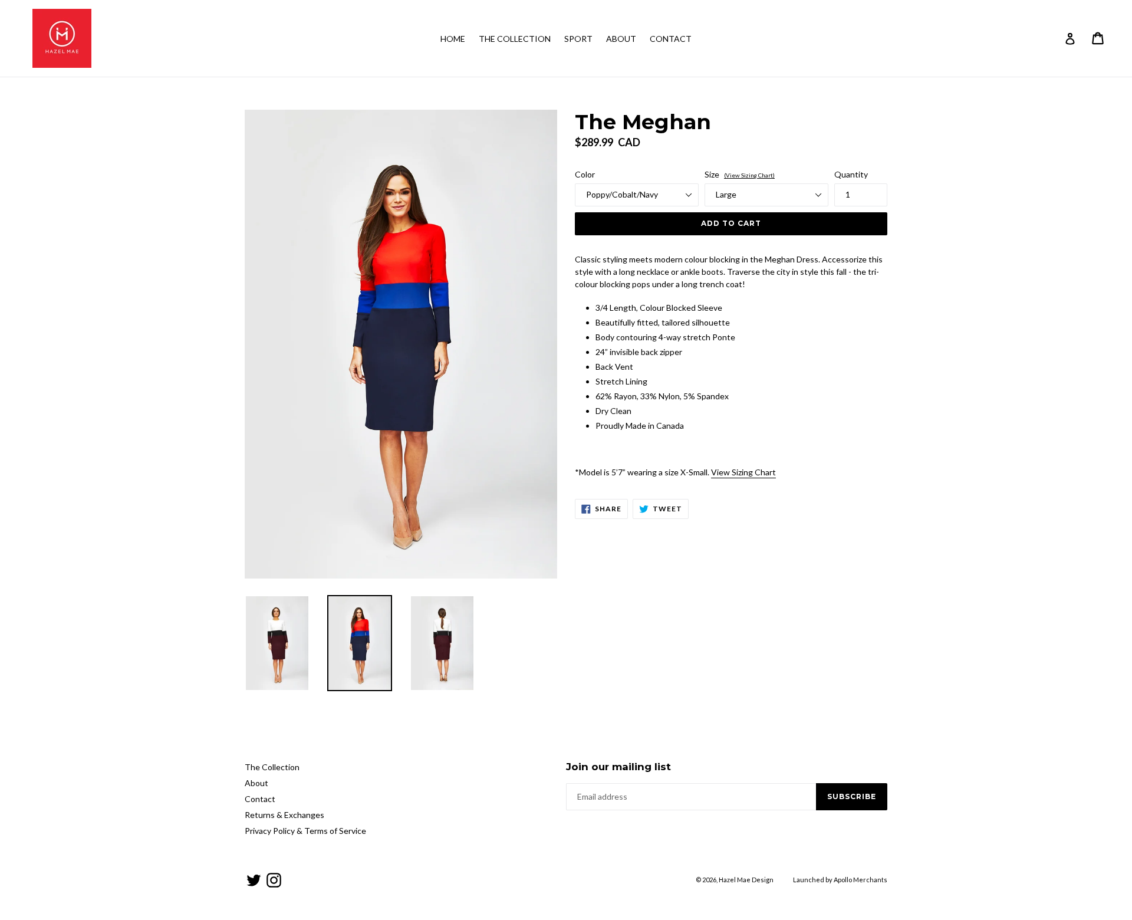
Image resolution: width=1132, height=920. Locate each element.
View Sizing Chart (743, 472)
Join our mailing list (618, 767)
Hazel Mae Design (746, 879)
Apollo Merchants (860, 879)
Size (740, 174)
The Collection (515, 39)
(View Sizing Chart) (749, 175)
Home (452, 39)
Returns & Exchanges (284, 815)
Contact (671, 39)
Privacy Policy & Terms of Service (305, 831)
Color (585, 174)
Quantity (851, 174)
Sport (578, 39)
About (621, 39)
